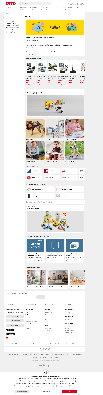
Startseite (8, 13)
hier (70, 385)
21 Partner (22, 378)
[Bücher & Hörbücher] (35, 152)
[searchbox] (33, 3)
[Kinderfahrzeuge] (74, 152)
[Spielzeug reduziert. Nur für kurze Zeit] (55, 219)
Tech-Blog (47, 330)
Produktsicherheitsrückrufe (58, 354)
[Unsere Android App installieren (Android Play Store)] (10, 334)
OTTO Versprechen (77, 354)
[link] (7, 337)
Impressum (32, 354)
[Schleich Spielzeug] (52, 177)
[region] (51, 383)
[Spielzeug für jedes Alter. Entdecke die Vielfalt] (55, 103)
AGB (20, 354)
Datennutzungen (58, 378)
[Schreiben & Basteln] (74, 130)
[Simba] (69, 171)
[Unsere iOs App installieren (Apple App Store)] (10, 330)
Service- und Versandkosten (52, 357)
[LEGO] (52, 171)
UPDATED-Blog (48, 328)
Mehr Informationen (45, 391)
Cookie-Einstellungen (13, 354)
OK (69, 391)
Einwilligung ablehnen (22, 391)
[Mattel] (34, 177)
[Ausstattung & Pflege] (55, 152)
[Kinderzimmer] (55, 130)
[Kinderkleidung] (35, 130)
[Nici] (69, 177)
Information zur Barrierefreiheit (43, 354)
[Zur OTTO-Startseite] (11, 3)
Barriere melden (15, 325)
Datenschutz (25, 354)
